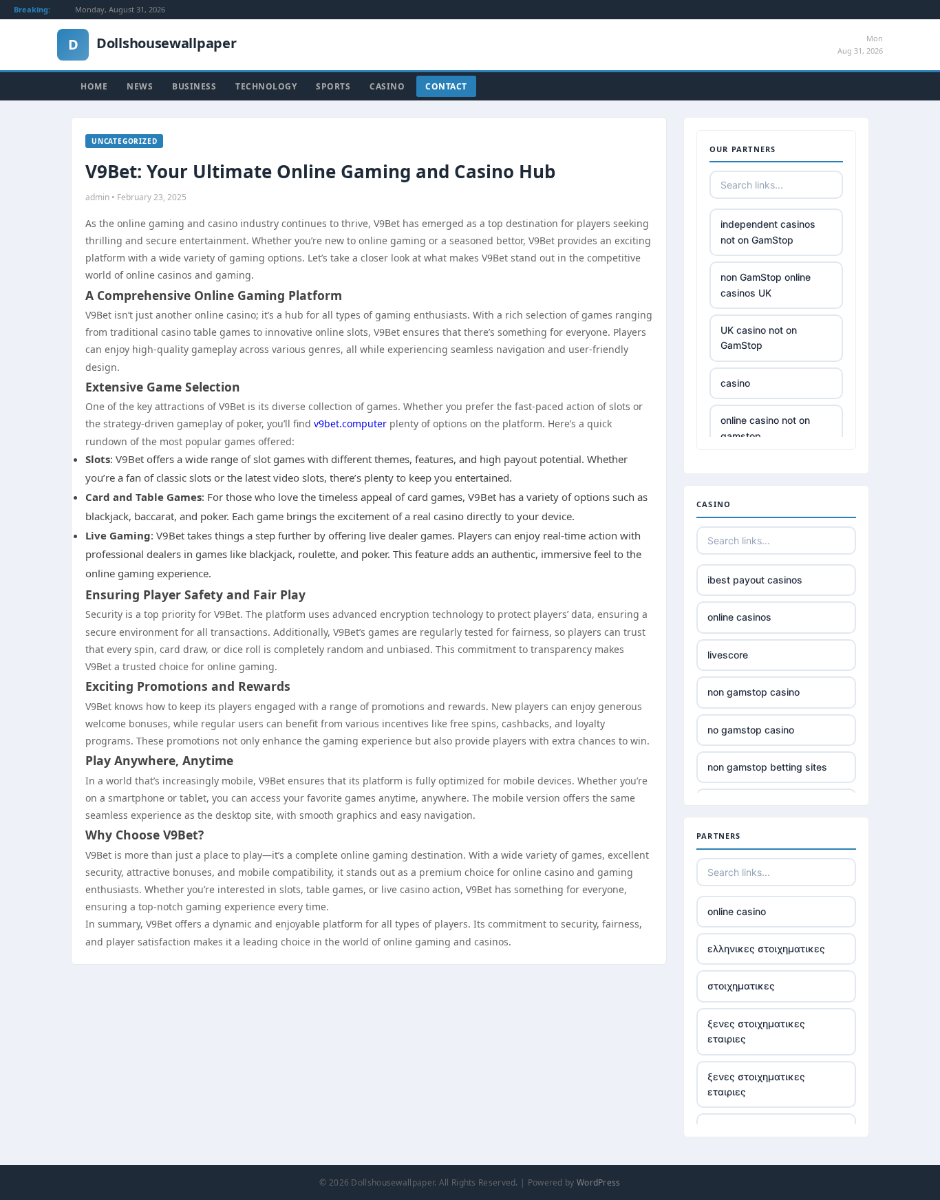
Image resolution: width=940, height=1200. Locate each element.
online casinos (739, 617)
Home (94, 86)
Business (194, 86)
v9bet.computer (350, 423)
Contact (446, 86)
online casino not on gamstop (765, 427)
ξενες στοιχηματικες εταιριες (756, 1031)
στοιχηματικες (741, 986)
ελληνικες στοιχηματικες (766, 948)
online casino (736, 911)
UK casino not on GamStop (758, 337)
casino (735, 383)
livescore (727, 655)
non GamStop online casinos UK (765, 284)
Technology (266, 86)
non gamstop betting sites (767, 767)
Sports (333, 86)
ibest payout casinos (754, 580)
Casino (387, 86)
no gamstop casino (750, 730)
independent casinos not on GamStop (767, 231)
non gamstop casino (753, 692)
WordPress (599, 1182)
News (140, 86)
